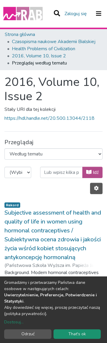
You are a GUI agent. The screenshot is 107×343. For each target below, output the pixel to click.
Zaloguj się (76, 13)
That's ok (77, 334)
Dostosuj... (13, 322)
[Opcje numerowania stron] (96, 188)
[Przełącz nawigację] (98, 14)
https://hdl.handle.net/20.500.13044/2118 (49, 118)
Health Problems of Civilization (43, 48)
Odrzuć (27, 334)
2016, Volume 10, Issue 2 (39, 56)
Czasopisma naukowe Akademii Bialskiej (53, 41)
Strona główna (20, 34)
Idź (95, 172)
